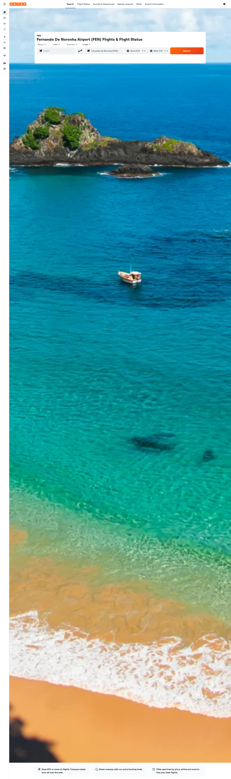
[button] (4, 4)
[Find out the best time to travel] (4, 48)
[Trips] (4, 55)
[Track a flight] (4, 42)
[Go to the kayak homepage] (18, 4)
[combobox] (42, 44)
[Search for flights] (4, 12)
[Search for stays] (4, 18)
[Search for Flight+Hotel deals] (4, 29)
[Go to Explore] (4, 36)
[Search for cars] (4, 23)
